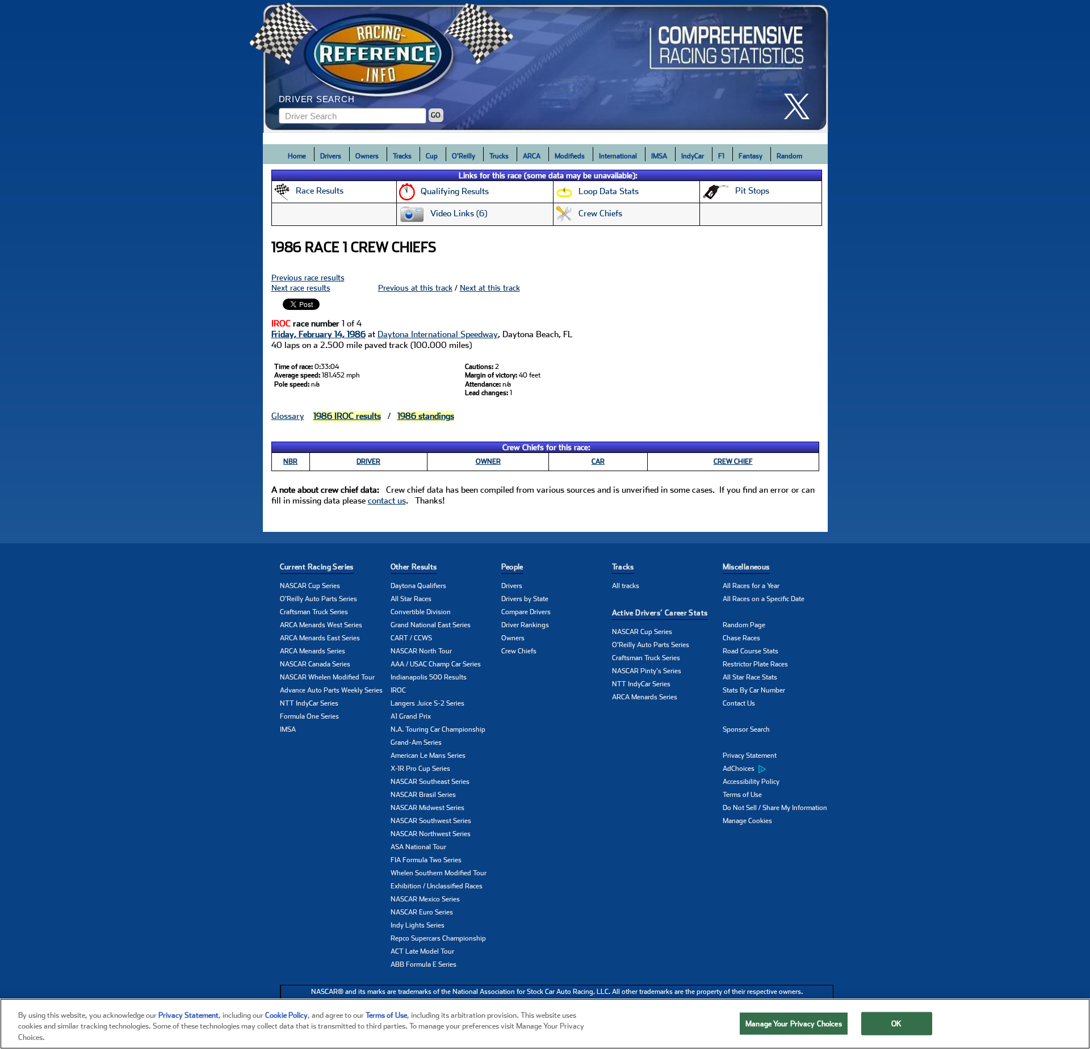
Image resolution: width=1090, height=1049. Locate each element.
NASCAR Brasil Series (423, 795)
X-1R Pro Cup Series (420, 769)
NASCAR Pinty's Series (646, 671)
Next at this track (490, 287)
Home (297, 156)
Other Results (414, 567)
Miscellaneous (746, 567)
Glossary (287, 416)
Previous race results (308, 277)
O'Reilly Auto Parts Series (318, 599)
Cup (432, 156)
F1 (721, 156)
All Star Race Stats (750, 677)
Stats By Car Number (754, 690)
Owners (367, 156)
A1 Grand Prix (411, 716)
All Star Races (411, 599)
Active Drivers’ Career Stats (660, 613)
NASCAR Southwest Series (431, 821)
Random (789, 156)
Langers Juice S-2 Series (427, 703)
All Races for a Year (751, 586)
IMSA (659, 156)
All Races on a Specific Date (763, 599)
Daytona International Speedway (438, 334)
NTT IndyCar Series (309, 703)
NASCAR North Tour (421, 651)
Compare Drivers (526, 612)
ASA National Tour (418, 847)
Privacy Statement (750, 756)
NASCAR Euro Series (422, 912)
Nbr (290, 461)
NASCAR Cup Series (310, 586)
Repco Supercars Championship (438, 938)
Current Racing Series (317, 567)
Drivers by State (524, 599)
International (618, 156)
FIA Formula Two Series (426, 860)
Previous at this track (415, 287)
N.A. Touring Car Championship (438, 729)
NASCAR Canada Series (315, 664)
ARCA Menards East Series (320, 638)
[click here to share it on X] (801, 106)
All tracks (625, 586)
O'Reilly (463, 156)
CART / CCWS (411, 638)
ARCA (531, 156)
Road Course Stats (750, 651)
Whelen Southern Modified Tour (439, 873)
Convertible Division (421, 612)
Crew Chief (733, 461)
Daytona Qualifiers (418, 586)
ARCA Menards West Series (321, 625)
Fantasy (750, 156)
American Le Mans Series (428, 756)
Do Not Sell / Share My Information (775, 808)
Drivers (330, 156)
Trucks (499, 156)
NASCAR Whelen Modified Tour (327, 677)
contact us (387, 501)
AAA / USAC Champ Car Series (436, 664)
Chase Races (741, 638)
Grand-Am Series (416, 742)
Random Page (744, 625)
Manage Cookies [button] (747, 821)
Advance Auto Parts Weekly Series (331, 690)
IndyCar (692, 156)
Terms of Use (742, 795)
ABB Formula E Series (423, 964)
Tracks (402, 156)
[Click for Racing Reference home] (545, 66)
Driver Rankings (525, 625)
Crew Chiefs (518, 651)
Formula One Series (309, 716)
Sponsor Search (746, 729)
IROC (398, 690)
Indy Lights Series (418, 925)
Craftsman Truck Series (314, 612)
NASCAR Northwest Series (431, 834)
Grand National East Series (431, 625)
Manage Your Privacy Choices (793, 1023)
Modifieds (570, 156)
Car (598, 461)
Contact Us (739, 703)
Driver (368, 461)
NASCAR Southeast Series (430, 782)
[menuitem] (778, 769)
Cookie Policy (286, 1015)
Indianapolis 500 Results (429, 677)
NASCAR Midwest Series (427, 808)
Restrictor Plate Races (755, 664)
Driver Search (317, 99)
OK (896, 1023)
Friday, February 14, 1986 (318, 334)
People (512, 567)
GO (436, 115)
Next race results (300, 287)
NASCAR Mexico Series (425, 899)
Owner (488, 461)
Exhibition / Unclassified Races (437, 886)
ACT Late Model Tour (422, 951)
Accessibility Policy (751, 782)
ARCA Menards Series (312, 651)
